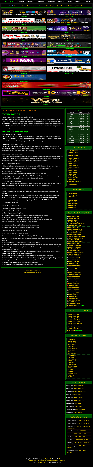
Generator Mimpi (72, 200)
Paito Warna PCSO (73, 261)
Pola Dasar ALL (72, 359)
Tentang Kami (32, 460)
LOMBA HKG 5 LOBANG (82, 420)
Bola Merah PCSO (73, 263)
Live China (69, 1)
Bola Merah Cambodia (74, 274)
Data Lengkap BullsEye (74, 265)
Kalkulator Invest (72, 373)
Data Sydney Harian (73, 249)
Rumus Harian (72, 341)
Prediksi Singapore (73, 158)
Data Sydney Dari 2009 (74, 245)
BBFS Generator (72, 361)
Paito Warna (71, 339)
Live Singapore (20, 1)
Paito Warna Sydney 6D (74, 254)
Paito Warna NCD (73, 294)
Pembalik (70, 371)
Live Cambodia (51, 1)
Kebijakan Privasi (41, 460)
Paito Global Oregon (74, 300)
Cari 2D (70, 377)
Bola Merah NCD (72, 296)
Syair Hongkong (72, 195)
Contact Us (62, 460)
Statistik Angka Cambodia (75, 323)
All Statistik (71, 330)
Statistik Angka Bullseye (74, 327)
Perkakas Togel (72, 5)
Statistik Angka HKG (73, 316)
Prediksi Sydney (72, 161)
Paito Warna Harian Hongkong (76, 236)
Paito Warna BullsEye (74, 267)
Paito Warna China (73, 283)
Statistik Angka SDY (73, 318)
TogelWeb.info (63, 459)
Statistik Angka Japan (74, 325)
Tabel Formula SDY (73, 243)
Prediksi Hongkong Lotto (79, 391)
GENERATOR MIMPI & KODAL (32, 272)
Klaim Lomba (74, 155)
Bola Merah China (73, 285)
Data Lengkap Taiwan (74, 276)
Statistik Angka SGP (73, 314)
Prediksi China (72, 174)
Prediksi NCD (71, 179)
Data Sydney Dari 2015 (74, 247)
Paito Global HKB (73, 298)
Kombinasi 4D (72, 364)
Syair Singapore (72, 193)
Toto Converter (72, 353)
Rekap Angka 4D (72, 348)
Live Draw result (62, 5)
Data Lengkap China (73, 281)
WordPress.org (41, 462)
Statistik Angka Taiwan (74, 321)
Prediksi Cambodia (73, 167)
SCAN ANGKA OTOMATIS (33, 270)
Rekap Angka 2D (72, 344)
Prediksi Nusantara (73, 177)
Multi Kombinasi (72, 366)
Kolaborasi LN (72, 368)
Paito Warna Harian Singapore (76, 223)
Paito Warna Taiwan (73, 278)
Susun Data (71, 375)
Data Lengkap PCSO (73, 259)
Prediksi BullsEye (73, 165)
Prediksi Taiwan (72, 172)
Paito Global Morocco (74, 303)
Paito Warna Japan (73, 289)
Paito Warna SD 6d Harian (75, 256)
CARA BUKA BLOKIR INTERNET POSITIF (19, 110)
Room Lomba (18, 5)
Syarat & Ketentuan (52, 460)
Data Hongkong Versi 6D (75, 231)
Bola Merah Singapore (74, 225)
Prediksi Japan (72, 169)
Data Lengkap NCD (73, 292)
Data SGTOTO (78, 1)
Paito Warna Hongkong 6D (75, 238)
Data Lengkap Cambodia (75, 270)
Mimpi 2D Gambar (73, 203)
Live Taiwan (61, 1)
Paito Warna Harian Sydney (75, 252)
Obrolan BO (73, 184)
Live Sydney (41, 1)
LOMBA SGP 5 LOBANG (82, 423)
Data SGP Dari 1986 (73, 218)
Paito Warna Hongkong (74, 234)
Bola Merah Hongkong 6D (75, 241)
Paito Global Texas (73, 302)
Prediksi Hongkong (73, 160)
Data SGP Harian (72, 220)
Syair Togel (81, 5)
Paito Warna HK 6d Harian (75, 240)
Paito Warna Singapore (74, 222)
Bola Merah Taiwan (73, 279)
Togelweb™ (48, 459)
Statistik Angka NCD (73, 328)
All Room (71, 181)
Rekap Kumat (71, 351)
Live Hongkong (31, 1)
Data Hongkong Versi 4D (75, 229)
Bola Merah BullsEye (74, 268)
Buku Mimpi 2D (72, 202)
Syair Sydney (71, 196)
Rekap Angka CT (72, 350)
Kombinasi (71, 362)
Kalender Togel (72, 355)
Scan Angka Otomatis (74, 343)
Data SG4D (88, 1)
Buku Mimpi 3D (72, 205)
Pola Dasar (71, 357)
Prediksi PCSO (72, 163)
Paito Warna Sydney (73, 250)
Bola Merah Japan (73, 290)
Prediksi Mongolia (73, 176)
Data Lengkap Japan (73, 287)
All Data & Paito (72, 305)
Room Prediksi (27, 5)
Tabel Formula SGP (73, 216)
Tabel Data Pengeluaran (50, 5)
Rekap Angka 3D (72, 346)
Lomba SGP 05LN (73, 151)
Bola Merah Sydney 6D (74, 257)
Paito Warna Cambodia (74, 272)
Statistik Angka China (74, 319)
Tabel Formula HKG (73, 227)
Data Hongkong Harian (74, 232)
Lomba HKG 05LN (73, 152)
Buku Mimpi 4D (72, 207)
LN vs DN (70, 369)
